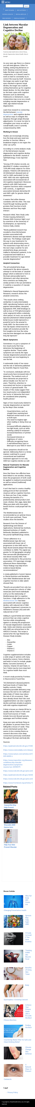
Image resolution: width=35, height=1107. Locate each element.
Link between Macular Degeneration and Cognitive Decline (15, 27)
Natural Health (7, 14)
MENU (7, 2)
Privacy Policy (13, 1092)
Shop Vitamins (9, 10)
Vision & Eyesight (19, 18)
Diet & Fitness (21, 10)
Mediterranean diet (10, 601)
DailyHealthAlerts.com (17, 1102)
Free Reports (6, 18)
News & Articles (21, 14)
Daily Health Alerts (13, 52)
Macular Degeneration (9, 54)
